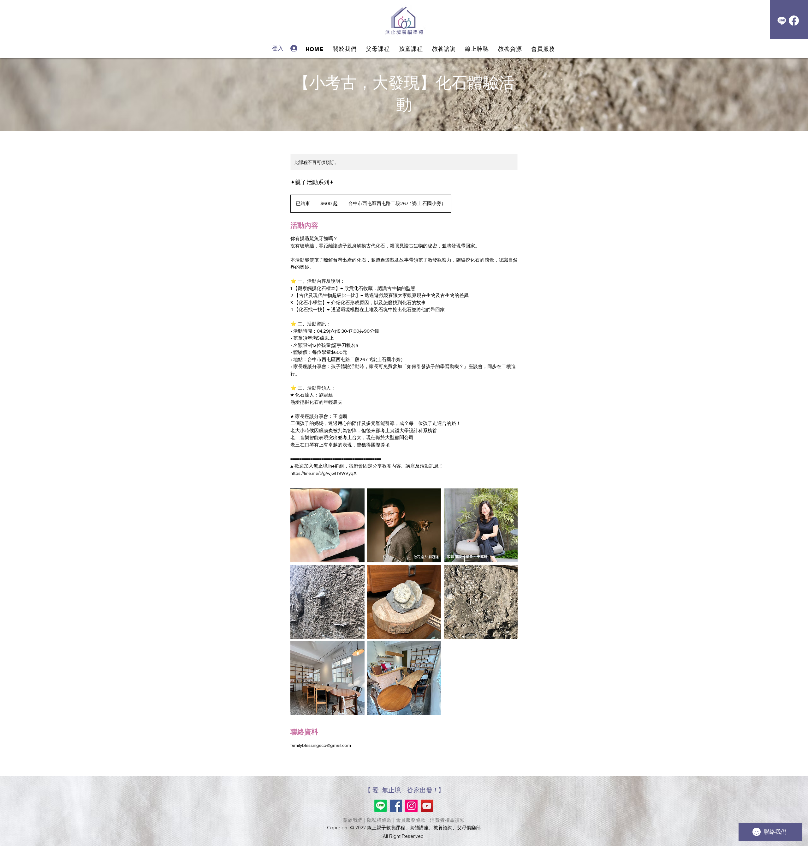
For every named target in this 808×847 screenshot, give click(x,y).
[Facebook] (794, 20)
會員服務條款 (411, 820)
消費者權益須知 (447, 820)
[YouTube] (427, 806)
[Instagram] (411, 806)
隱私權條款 (379, 820)
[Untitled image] (327, 525)
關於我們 (353, 820)
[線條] (782, 20)
